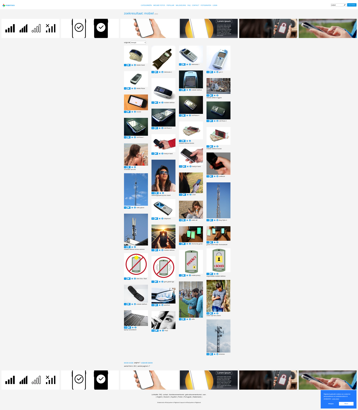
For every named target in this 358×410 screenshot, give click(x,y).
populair (170, 5)
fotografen (206, 5)
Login (215, 5)
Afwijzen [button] (331, 403)
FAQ (188, 5)
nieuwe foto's (159, 5)
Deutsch (166, 397)
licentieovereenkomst (176, 395)
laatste (150, 363)
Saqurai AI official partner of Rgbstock (190, 402)
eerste (126, 363)
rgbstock (10, 5)
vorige (131, 363)
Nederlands (197, 397)
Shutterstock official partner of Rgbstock (168, 402)
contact (195, 5)
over (204, 395)
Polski (180, 397)
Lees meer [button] (335, 399)
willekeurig (181, 5)
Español (174, 397)
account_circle (135, 65)
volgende (144, 363)
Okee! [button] (346, 403)
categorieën (146, 5)
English (159, 397)
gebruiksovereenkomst (193, 395)
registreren (351, 5)
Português (187, 397)
